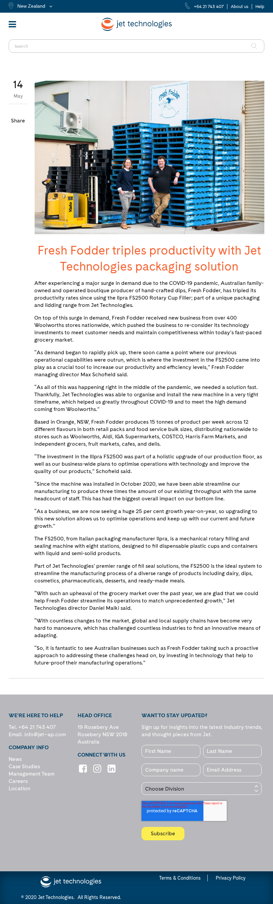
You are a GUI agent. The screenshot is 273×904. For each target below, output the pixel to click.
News (15, 759)
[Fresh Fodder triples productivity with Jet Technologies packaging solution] (149, 157)
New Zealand (31, 6)
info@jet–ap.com (45, 734)
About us (239, 6)
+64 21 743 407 (209, 6)
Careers (18, 781)
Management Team (32, 774)
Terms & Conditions (180, 878)
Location (19, 788)
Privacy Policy (230, 878)
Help (259, 6)
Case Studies (24, 766)
